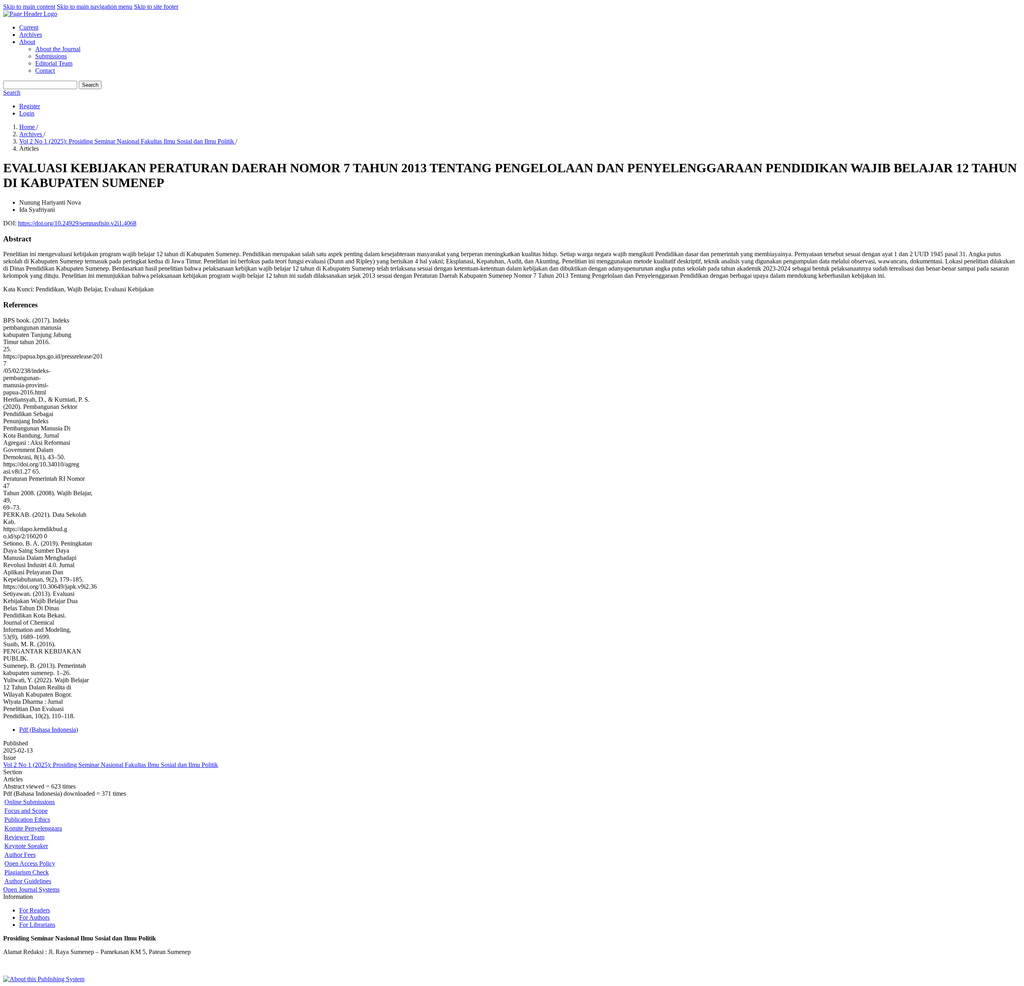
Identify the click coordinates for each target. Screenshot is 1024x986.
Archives (30, 34)
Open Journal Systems (31, 889)
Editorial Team (53, 63)
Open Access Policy (29, 863)
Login (26, 113)
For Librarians (37, 924)
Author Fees (20, 854)
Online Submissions (29, 802)
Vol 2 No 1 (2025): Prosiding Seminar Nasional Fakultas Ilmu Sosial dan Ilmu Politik (127, 141)
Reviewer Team (24, 837)
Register (29, 106)
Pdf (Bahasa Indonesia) (48, 729)
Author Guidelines (27, 881)
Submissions (51, 56)
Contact (45, 70)
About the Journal (57, 49)
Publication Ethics (27, 819)
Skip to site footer (156, 6)
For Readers (34, 910)
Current (28, 27)
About (27, 41)
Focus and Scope (26, 810)
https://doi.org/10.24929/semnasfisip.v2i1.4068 (77, 223)
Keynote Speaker (26, 846)
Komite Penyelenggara (33, 828)
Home (27, 126)
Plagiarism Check (26, 872)
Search (90, 85)
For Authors (34, 917)
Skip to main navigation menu (94, 6)
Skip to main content (29, 6)
